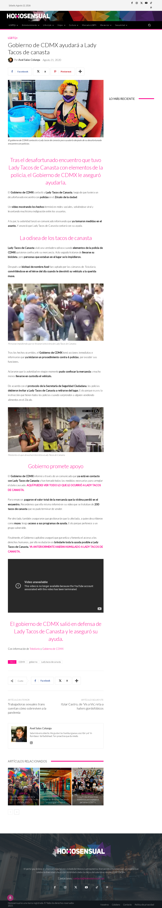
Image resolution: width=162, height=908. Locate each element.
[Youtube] (146, 3)
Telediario (35, 648)
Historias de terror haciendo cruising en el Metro (56, 800)
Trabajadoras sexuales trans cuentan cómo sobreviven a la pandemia (27, 708)
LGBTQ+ (13, 38)
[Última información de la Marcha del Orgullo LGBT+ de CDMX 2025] (23, 786)
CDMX (22, 662)
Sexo (55, 796)
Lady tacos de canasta (51, 662)
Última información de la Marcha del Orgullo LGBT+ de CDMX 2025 (23, 799)
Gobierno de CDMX (53, 648)
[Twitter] (141, 3)
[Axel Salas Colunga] (11, 60)
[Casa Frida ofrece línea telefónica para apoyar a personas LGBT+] (88, 786)
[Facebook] (132, 3)
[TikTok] (151, 3)
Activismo (87, 793)
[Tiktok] (97, 887)
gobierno (33, 662)
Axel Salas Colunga (29, 60)
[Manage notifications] (10, 898)
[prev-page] (10, 811)
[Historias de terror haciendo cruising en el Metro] (55, 786)
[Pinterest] (151, 8)
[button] (149, 25)
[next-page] (16, 811)
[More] (80, 72)
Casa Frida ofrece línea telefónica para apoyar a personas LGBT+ (88, 799)
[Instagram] (136, 3)
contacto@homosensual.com (88, 878)
